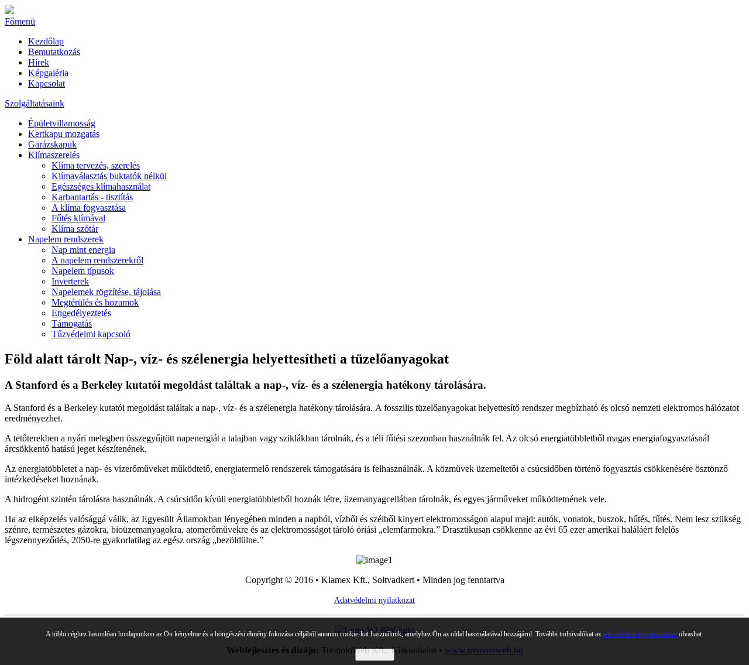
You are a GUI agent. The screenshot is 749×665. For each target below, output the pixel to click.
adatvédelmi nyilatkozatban (640, 634)
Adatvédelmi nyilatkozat (374, 600)
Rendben (375, 654)
